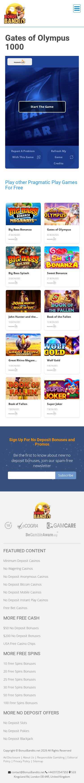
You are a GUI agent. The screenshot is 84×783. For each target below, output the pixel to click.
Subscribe (65, 475)
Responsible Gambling (51, 757)
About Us (28, 757)
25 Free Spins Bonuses (19, 679)
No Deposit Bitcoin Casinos (22, 584)
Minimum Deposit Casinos (21, 561)
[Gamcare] (61, 526)
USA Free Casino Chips (19, 643)
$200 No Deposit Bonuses (22, 636)
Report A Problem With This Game (23, 154)
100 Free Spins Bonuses (20, 703)
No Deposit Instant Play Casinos (25, 600)
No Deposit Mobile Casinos (22, 592)
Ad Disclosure (11, 757)
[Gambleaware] (42, 535)
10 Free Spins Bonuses (19, 663)
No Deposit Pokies (16, 731)
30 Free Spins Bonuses (19, 687)
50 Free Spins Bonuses (19, 695)
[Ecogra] (28, 526)
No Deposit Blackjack (18, 738)
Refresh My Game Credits (58, 157)
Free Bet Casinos (15, 608)
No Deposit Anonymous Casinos (25, 576)
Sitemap (38, 761)
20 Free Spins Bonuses (19, 671)
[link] (23, 223)
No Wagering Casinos (18, 568)
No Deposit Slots (15, 723)
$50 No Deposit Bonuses (21, 628)
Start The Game (42, 107)
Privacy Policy (21, 761)
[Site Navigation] (77, 8)
